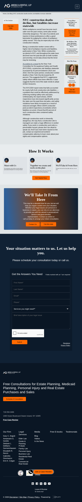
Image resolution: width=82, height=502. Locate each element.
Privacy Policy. (34, 497)
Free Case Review (10, 420)
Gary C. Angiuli (9, 436)
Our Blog (9, 13)
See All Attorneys (72, 91)
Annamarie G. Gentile (8, 440)
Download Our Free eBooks (72, 33)
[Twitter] (41, 484)
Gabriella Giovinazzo (7, 457)
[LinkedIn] (32, 484)
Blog (36, 436)
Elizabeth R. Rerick (8, 452)
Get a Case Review (43, 472)
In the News (39, 441)
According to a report (30, 64)
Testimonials (71, 432)
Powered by (45, 497)
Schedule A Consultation (14, 399)
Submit (19, 342)
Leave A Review (41, 490)
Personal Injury (25, 451)
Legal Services (23, 433)
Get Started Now (41, 178)
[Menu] (77, 6)
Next (73, 85)
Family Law (23, 449)
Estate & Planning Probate (22, 443)
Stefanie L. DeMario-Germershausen (9, 446)
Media (37, 432)
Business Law (24, 454)
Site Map (22, 497)
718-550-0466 (11, 27)
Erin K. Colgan (9, 461)
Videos (37, 439)
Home (4, 13)
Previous (70, 85)
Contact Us (33, 224)
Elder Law (23, 439)
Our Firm (7, 432)
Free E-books (56, 432)
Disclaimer (66, 343)
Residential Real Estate (25, 458)
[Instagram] (45, 484)
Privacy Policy (65, 345)
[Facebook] (36, 484)
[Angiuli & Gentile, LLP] (20, 5)
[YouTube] (49, 484)
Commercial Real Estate (23, 463)
